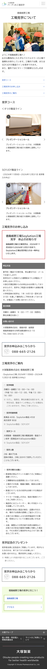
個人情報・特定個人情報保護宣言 (10, 639)
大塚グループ (7, 632)
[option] (23, 133)
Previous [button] (2, 139)
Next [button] (44, 139)
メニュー (43, 3)
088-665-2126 (23, 351)
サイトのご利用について (34, 639)
